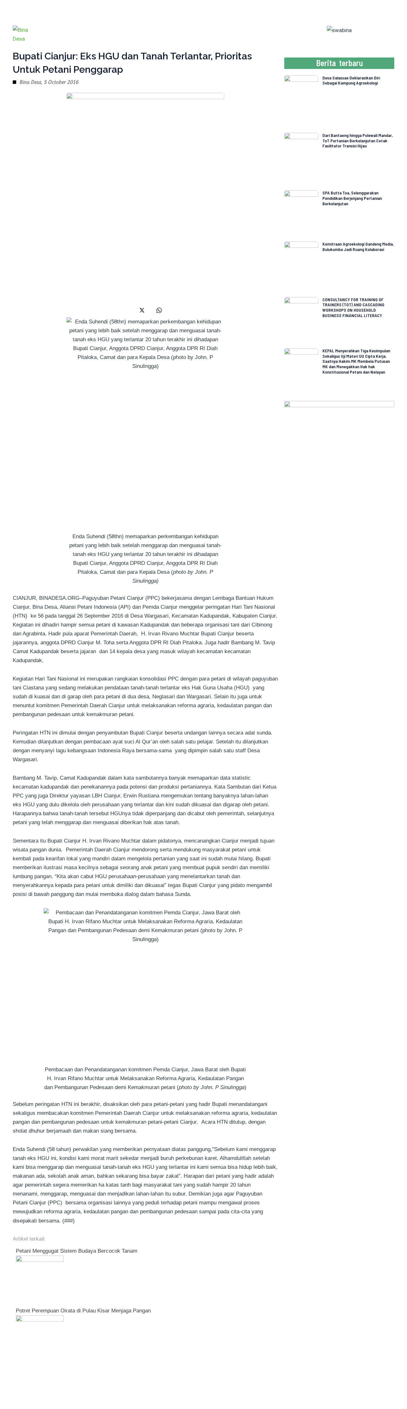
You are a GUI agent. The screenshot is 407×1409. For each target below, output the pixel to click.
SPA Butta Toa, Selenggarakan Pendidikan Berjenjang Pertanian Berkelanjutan (352, 198)
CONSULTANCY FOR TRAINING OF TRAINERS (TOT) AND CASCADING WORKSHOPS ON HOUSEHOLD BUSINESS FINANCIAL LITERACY (353, 307)
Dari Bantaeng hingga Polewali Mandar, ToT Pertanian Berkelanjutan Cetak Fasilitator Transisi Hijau (357, 140)
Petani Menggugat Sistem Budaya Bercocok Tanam (76, 1251)
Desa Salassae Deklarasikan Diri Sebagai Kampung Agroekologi (351, 80)
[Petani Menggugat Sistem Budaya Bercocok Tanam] (40, 1279)
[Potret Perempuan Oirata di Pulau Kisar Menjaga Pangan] (40, 1339)
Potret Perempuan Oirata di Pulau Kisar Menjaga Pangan (83, 1311)
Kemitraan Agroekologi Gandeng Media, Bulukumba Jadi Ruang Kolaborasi (358, 246)
